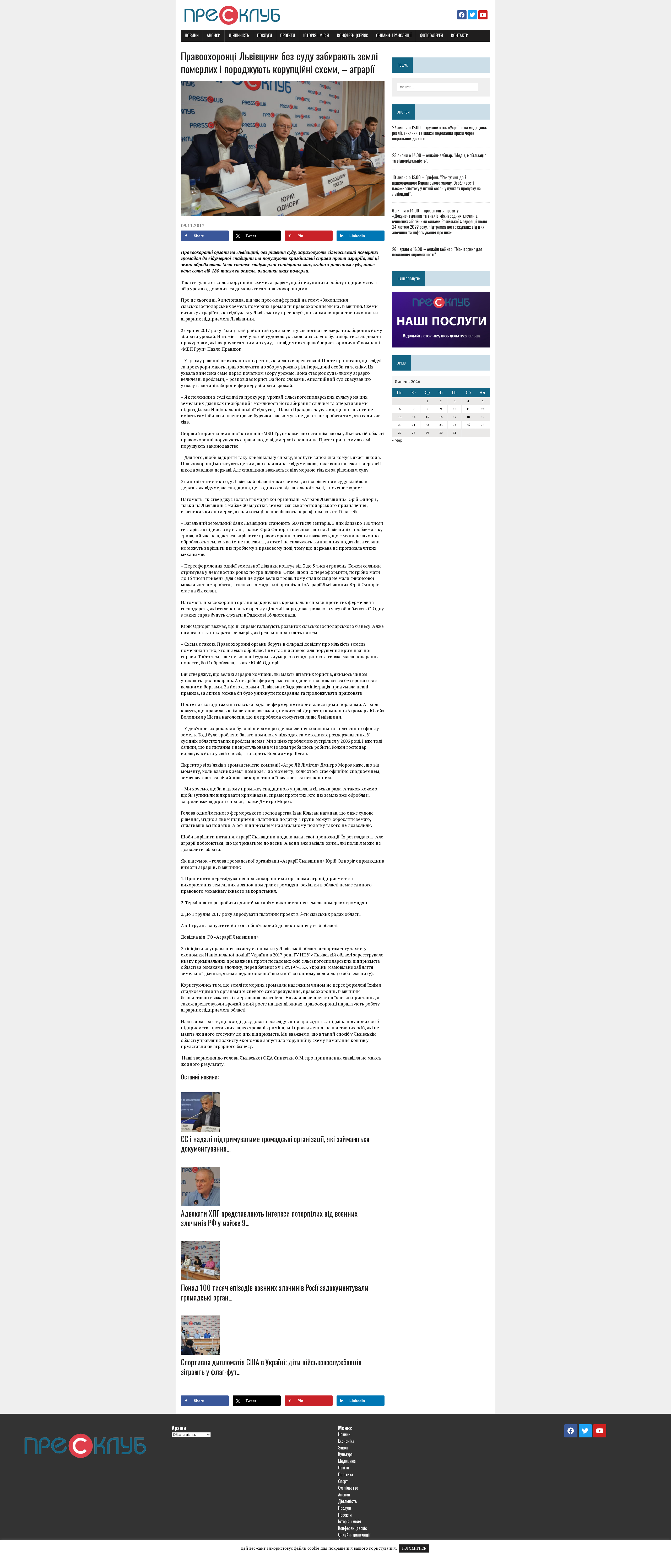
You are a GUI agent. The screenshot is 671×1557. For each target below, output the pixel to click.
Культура (345, 1454)
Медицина (347, 1461)
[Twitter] (472, 14)
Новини (192, 35)
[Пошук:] (437, 87)
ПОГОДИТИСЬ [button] (414, 1548)
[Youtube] (483, 14)
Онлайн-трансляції (394, 35)
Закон (343, 1447)
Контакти (459, 35)
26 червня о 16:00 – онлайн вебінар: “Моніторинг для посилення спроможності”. (437, 252)
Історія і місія (316, 35)
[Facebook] (461, 14)
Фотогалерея (431, 35)
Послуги (264, 35)
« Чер (397, 440)
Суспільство (348, 1488)
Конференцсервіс (352, 35)
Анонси (213, 35)
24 (454, 425)
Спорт (343, 1481)
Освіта (343, 1467)
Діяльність (239, 35)
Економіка (346, 1441)
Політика (345, 1474)
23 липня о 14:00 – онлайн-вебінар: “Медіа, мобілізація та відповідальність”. (439, 158)
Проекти (287, 35)
